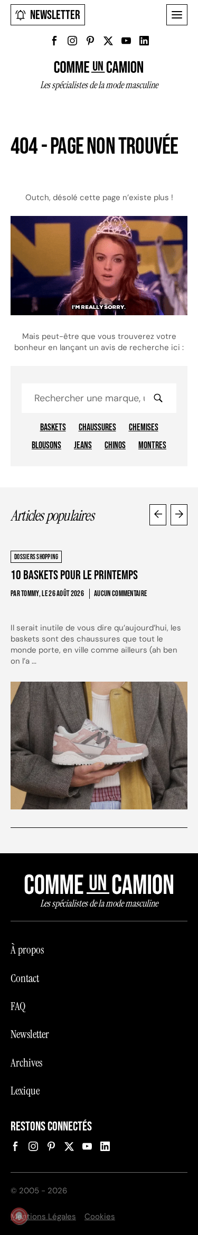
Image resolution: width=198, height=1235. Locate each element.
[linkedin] (144, 40)
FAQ (18, 1006)
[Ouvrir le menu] (176, 14)
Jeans (83, 445)
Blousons (46, 445)
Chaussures (97, 427)
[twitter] (108, 40)
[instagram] (72, 40)
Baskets (53, 427)
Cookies (99, 1216)
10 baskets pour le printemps (74, 575)
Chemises (143, 427)
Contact (25, 978)
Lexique (25, 1090)
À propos (27, 949)
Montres (152, 445)
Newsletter (55, 15)
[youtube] (126, 40)
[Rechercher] (158, 398)
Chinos (115, 445)
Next (179, 514)
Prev (157, 514)
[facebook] (54, 40)
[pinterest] (90, 40)
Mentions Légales (43, 1216)
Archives (26, 1062)
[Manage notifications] (19, 1216)
